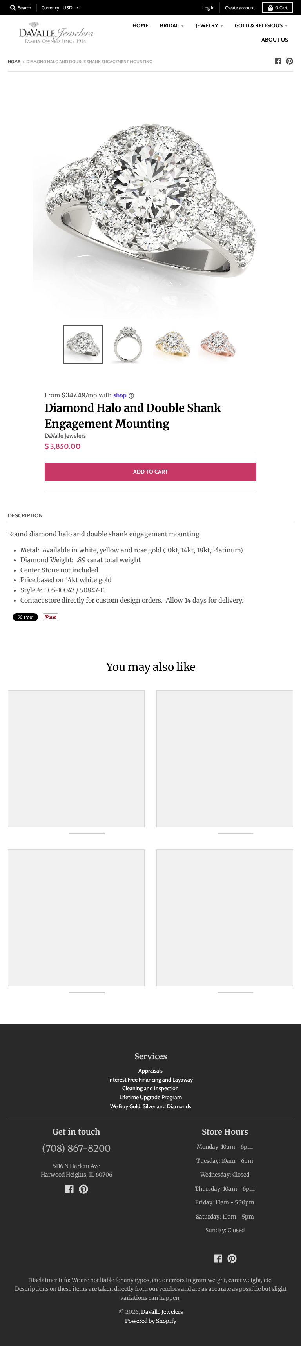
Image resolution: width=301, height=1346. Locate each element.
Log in (208, 8)
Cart (281, 8)
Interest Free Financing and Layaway (150, 1079)
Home (14, 61)
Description (25, 515)
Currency (50, 8)
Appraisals (150, 1070)
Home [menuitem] (140, 25)
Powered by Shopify (150, 1320)
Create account (240, 8)
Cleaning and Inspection (150, 1088)
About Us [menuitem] (274, 39)
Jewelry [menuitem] (207, 25)
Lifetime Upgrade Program (151, 1097)
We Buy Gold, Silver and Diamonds (150, 1106)
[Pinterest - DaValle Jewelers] (289, 61)
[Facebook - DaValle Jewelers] (277, 61)
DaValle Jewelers (65, 435)
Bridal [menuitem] (169, 25)
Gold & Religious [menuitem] (259, 25)
